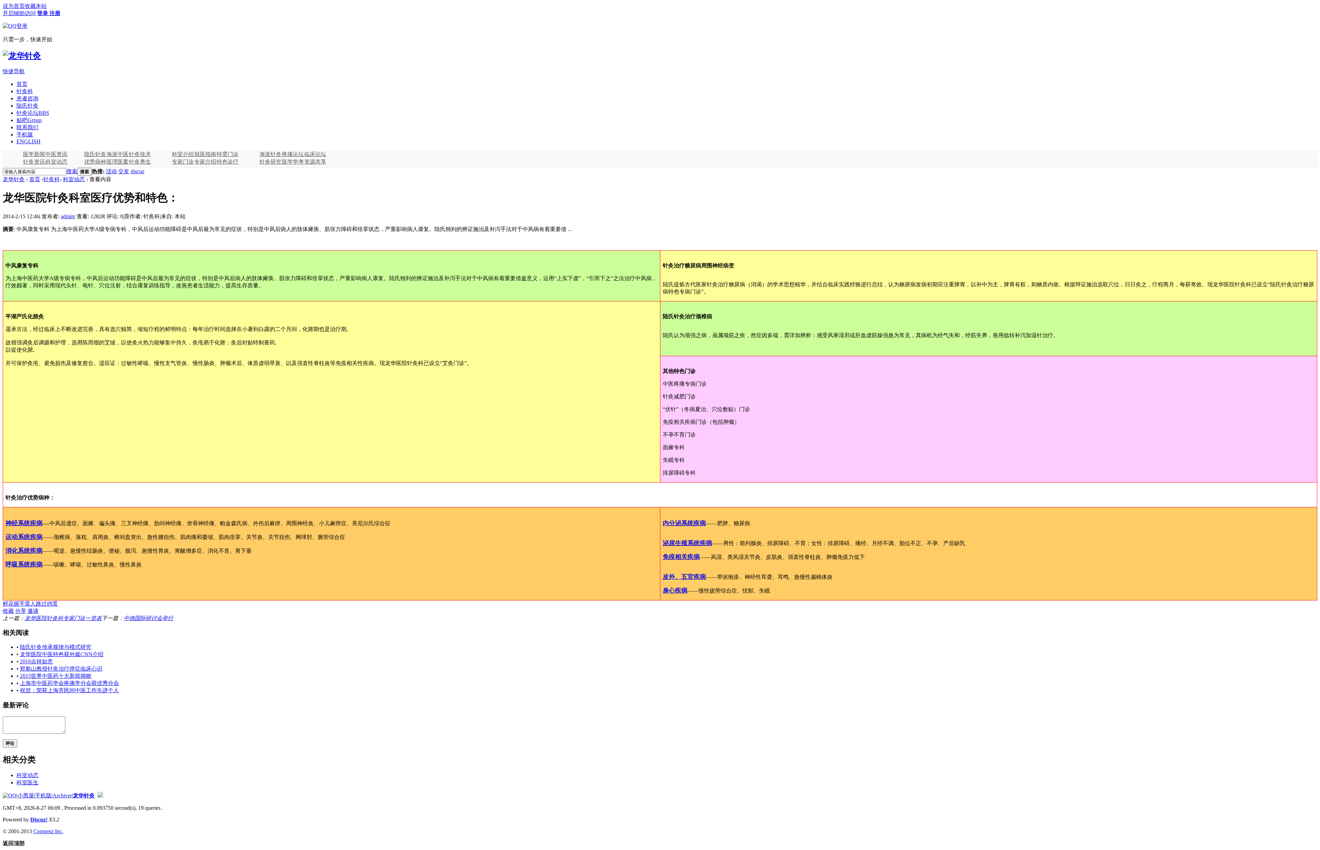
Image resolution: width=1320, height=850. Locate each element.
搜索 (71, 171)
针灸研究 (271, 162)
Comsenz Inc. (48, 831)
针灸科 (24, 91)
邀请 (33, 611)
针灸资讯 (34, 162)
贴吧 (29, 120)
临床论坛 (315, 154)
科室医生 (27, 782)
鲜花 (8, 604)
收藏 (8, 611)
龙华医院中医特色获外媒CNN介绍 (61, 654)
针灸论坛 (32, 113)
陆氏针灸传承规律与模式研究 (55, 647)
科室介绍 (183, 154)
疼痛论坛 (293, 154)
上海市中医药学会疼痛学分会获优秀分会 (69, 683)
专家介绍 (205, 162)
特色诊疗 (228, 162)
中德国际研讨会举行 (148, 618)
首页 (22, 84)
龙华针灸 (14, 179)
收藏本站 (36, 6)
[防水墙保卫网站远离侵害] (100, 795)
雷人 (30, 604)
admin (67, 216)
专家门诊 (183, 162)
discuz (137, 171)
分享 (20, 611)
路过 (41, 604)
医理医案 (118, 162)
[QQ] (9, 795)
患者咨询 (27, 98)
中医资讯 (56, 154)
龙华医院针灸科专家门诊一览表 (63, 618)
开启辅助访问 (19, 13)
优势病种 (95, 162)
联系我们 (27, 127)
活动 (111, 171)
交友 (123, 171)
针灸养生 (140, 162)
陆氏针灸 (27, 106)
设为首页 (14, 6)
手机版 (24, 134)
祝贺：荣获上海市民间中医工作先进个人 (69, 690)
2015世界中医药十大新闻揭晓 (55, 676)
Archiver (62, 795)
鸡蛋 (52, 604)
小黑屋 (26, 795)
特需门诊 (228, 154)
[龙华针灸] (22, 55)
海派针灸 (271, 154)
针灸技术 (140, 154)
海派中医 (118, 154)
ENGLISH (28, 141)
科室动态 (56, 162)
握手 (19, 604)
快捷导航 (14, 71)
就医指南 (205, 154)
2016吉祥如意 (36, 661)
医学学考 (293, 162)
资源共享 (315, 162)
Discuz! (38, 820)
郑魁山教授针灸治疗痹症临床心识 (61, 669)
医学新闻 (34, 154)
